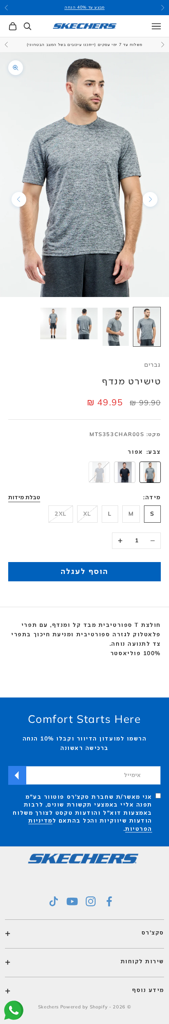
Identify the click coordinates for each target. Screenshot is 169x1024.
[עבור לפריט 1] (147, 327)
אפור (135, 451)
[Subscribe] (17, 775)
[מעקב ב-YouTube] (72, 901)
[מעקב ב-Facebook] (109, 901)
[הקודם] (150, 199)
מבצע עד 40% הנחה (84, 7)
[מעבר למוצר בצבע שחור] (124, 472)
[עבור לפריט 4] (53, 323)
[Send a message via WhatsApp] (13, 1010)
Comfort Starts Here (84, 719)
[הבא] (18, 199)
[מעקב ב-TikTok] (54, 901)
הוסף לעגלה (85, 571)
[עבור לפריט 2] (116, 327)
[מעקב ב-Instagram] (90, 901)
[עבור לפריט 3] (84, 323)
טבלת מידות (24, 497)
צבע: (153, 451)
